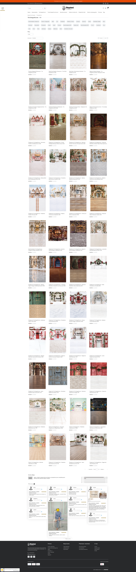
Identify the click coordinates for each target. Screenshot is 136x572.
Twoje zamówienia (66, 546)
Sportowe (84, 21)
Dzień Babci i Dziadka (96, 21)
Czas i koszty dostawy (82, 546)
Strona (101, 38)
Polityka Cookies (97, 547)
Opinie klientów (97, 549)
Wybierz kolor (76, 25)
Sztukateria (43, 25)
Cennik (49, 553)
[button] (45, 8)
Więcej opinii (68, 538)
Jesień (54, 25)
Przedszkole (63, 21)
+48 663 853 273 (31, 3)
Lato (57, 21)
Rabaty (49, 549)
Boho (104, 21)
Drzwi (34, 28)
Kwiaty (49, 25)
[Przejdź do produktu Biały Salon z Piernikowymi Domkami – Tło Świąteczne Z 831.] (78, 56)
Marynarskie (37, 25)
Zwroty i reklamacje (51, 552)
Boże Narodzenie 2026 (67, 25)
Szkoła (89, 21)
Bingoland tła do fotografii (31, 15)
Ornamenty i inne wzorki (68, 28)
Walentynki (55, 28)
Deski (61, 28)
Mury (104, 25)
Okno (38, 28)
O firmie (96, 546)
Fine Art (92, 25)
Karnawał (78, 21)
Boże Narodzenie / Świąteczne (34, 21)
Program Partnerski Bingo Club (53, 547)
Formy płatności (81, 547)
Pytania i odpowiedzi (51, 546)
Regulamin (49, 554)
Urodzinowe (98, 25)
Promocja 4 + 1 (50, 550)
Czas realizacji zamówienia (83, 549)
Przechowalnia (65, 549)
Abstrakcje (44, 28)
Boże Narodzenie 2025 (85, 25)
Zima (29, 28)
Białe (53, 21)
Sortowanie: (30, 38)
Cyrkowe (59, 25)
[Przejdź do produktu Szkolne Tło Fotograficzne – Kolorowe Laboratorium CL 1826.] (37, 447)
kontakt (80, 1)
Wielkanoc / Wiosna (70, 21)
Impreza (49, 28)
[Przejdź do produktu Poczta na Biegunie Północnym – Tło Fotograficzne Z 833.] (37, 56)
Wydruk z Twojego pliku (45, 21)
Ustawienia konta (66, 547)
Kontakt (96, 550)
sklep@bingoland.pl (39, 3)
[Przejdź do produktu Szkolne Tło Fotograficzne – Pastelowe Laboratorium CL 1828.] (78, 411)
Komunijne (30, 25)
